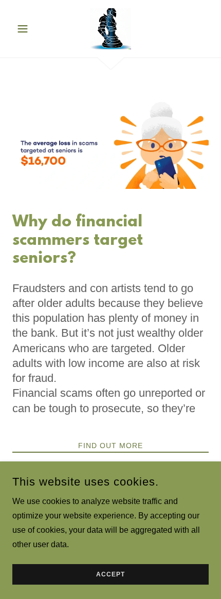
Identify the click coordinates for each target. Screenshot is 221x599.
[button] (27, 28)
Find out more (110, 445)
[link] (110, 28)
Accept (110, 574)
